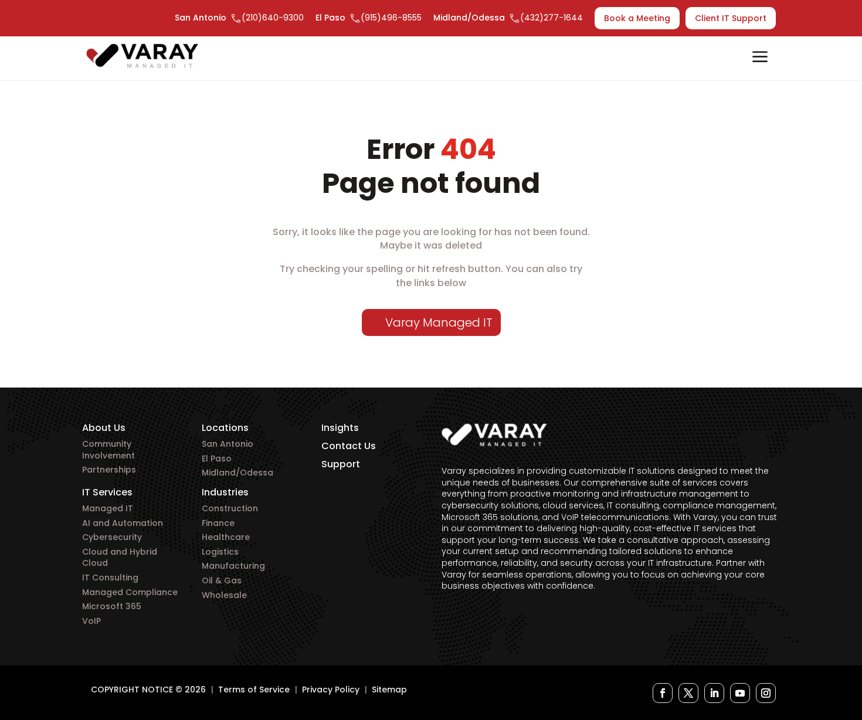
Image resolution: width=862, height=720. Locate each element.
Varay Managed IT (439, 322)
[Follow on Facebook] (663, 693)
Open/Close (760, 58)
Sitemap (389, 689)
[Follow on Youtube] (740, 693)
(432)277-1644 (551, 17)
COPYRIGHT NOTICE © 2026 (148, 689)
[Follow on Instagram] (766, 693)
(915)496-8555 (391, 17)
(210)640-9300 (273, 17)
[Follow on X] (688, 693)
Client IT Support (730, 18)
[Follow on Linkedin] (714, 693)
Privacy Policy (330, 689)
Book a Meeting (637, 18)
